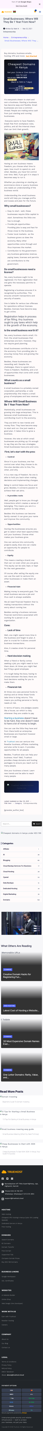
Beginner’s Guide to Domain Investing (16, 1102)
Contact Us (6, 1347)
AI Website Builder (8, 1295)
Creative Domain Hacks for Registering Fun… (17, 975)
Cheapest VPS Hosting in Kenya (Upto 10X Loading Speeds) (20, 1219)
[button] (14, 12)
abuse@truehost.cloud (15, 1375)
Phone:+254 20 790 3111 (14, 1191)
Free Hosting (6, 1227)
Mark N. (16, 29)
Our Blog (5, 1343)
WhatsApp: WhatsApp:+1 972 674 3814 (19, 1194)
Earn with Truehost (9, 1316)
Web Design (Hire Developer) (12, 1303)
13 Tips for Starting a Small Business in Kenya (19, 1119)
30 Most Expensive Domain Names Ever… (21, 1042)
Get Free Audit (21, 6)
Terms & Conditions (9, 1362)
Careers (5, 1325)
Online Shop (6, 1299)
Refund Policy (7, 1368)
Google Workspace (8, 1277)
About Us (5, 1339)
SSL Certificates (8, 1281)
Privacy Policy (6, 1365)
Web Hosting (9, 1006)
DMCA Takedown (8, 1372)
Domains (7, 970)
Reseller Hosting (8, 1321)
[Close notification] (39, 4)
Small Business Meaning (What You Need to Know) (21, 1134)
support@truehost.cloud (14, 1198)
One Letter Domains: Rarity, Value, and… (20, 1076)
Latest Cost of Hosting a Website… (21, 1010)
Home (5, 37)
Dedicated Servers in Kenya (12, 1223)
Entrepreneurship (9, 32)
